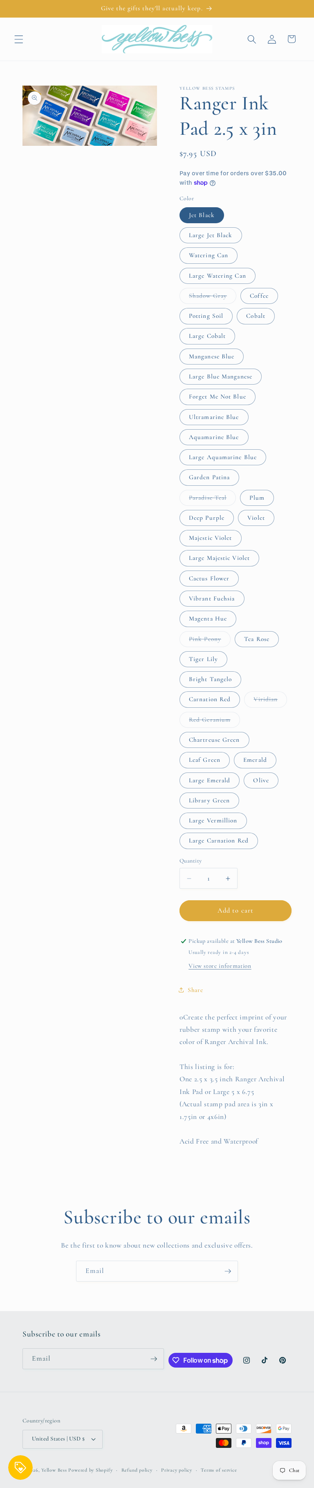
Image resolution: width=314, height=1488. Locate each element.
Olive (261, 780)
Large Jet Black (211, 235)
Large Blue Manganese (220, 376)
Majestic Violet (210, 537)
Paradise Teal (212, 500)
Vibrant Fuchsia (212, 598)
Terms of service (219, 1470)
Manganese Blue (211, 356)
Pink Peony (210, 641)
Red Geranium (214, 722)
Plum (256, 497)
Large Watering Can (217, 275)
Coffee (259, 295)
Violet (256, 517)
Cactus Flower (209, 578)
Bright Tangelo (210, 679)
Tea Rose (256, 639)
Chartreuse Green (214, 739)
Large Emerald (209, 780)
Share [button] (195, 990)
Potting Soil (206, 315)
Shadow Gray (212, 298)
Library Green (209, 800)
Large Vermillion (213, 820)
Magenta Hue (208, 618)
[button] (19, 39)
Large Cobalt (207, 336)
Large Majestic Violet (219, 558)
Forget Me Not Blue (217, 396)
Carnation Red (210, 699)
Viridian (270, 701)
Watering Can (208, 255)
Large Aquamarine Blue (223, 457)
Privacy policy (176, 1470)
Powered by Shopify (90, 1470)
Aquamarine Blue (214, 437)
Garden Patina (209, 477)
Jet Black (202, 215)
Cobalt (255, 315)
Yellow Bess (54, 1470)
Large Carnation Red (219, 840)
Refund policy (137, 1470)
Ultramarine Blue (214, 417)
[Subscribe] (228, 1271)
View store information (219, 965)
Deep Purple (206, 517)
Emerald (255, 759)
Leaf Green (204, 759)
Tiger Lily (203, 659)
